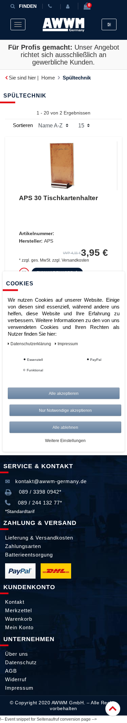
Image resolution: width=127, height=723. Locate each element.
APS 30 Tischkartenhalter (58, 197)
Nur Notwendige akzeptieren (65, 410)
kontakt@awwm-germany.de (50, 481)
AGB (11, 671)
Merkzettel (18, 610)
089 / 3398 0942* (39, 492)
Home (48, 78)
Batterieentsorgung (29, 555)
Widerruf (15, 679)
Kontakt (14, 602)
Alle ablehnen (65, 427)
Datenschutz (21, 662)
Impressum (19, 688)
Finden (28, 6)
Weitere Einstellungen (65, 440)
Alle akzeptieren (64, 393)
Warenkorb (18, 619)
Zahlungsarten (23, 546)
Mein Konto (19, 627)
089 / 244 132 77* (39, 503)
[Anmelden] (69, 6)
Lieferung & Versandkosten (39, 538)
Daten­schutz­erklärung (31, 343)
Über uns (16, 654)
